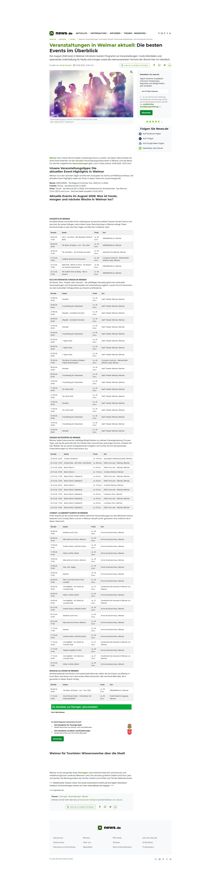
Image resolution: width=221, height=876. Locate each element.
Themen (128, 33)
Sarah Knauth (66, 65)
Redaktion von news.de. (113, 800)
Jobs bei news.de (150, 838)
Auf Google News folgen (153, 143)
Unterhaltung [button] (98, 33)
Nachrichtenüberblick (122, 847)
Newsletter (88, 847)
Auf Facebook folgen (151, 133)
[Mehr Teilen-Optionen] (170, 65)
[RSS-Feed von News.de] (170, 33)
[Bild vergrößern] (131, 72)
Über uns (87, 842)
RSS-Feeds (117, 838)
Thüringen (63, 796)
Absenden (57, 739)
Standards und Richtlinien (64, 847)
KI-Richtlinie (148, 842)
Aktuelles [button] (82, 33)
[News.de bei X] (167, 33)
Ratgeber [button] (115, 33)
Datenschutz (58, 842)
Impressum (58, 838)
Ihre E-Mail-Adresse (58, 712)
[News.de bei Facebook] (164, 33)
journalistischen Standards (87, 800)
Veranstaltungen (74, 796)
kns (51, 790)
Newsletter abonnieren (152, 148)
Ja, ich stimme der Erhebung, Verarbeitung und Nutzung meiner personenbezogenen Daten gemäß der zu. (153, 102)
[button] (135, 65)
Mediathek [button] (140, 33)
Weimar (85, 796)
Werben (86, 838)
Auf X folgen (148, 138)
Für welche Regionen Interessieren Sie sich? (67, 722)
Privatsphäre (148, 847)
